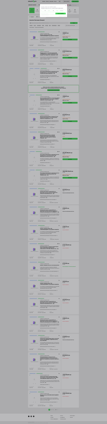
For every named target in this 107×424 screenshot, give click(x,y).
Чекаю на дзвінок (61, 13)
